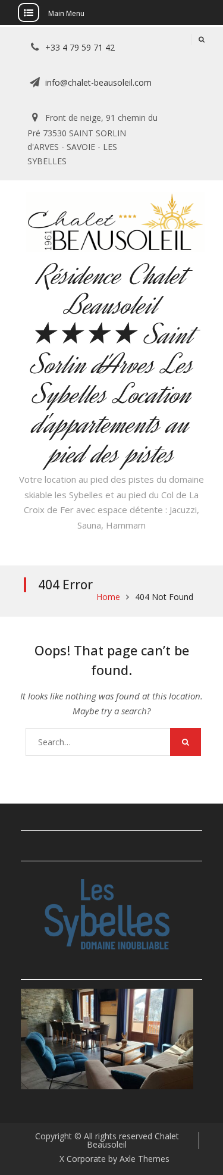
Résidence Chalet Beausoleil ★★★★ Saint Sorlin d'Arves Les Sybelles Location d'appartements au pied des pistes (112, 364)
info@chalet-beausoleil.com (98, 82)
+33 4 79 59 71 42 (80, 47)
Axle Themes (144, 1158)
